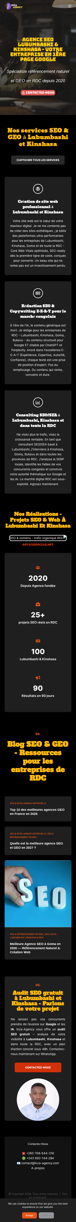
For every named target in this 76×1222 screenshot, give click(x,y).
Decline (46, 1215)
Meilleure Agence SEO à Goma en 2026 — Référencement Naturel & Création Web (35, 948)
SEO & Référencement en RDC (26, 934)
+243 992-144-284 (40, 1158)
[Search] (61, 6)
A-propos (38, 1168)
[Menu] (69, 6)
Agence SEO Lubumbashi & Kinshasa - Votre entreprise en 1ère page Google (38, 49)
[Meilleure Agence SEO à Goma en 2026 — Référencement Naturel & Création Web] (38, 893)
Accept (29, 1215)
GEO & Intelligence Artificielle (28, 803)
